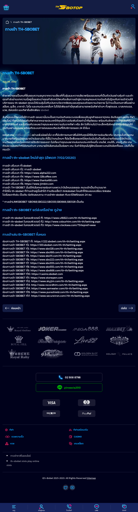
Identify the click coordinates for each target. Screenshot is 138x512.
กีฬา (11, 430)
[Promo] (6, 8)
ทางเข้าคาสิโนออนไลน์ (20, 456)
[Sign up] (132, 6)
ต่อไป (124, 308)
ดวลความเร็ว (17, 436)
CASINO (78, 436)
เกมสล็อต (78, 443)
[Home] (69, 7)
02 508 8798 (73, 377)
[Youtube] (72, 487)
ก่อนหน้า (16, 308)
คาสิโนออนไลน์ (23, 135)
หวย (12, 443)
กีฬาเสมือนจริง (80, 430)
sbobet (45, 110)
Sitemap (91, 478)
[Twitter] (65, 487)
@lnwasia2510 (72, 388)
